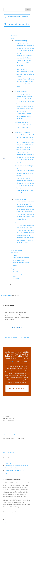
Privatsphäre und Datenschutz (14, 470)
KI (23, 545)
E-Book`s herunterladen (18, 24)
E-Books (15, 255)
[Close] (10, 284)
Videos (8, 572)
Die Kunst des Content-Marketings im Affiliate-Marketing (24, 63)
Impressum (8, 473)
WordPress (24, 572)
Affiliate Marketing (11, 536)
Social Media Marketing (11, 364)
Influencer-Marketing (13, 545)
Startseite (14, 36)
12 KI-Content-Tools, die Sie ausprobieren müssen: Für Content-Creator (25, 108)
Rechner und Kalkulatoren (21, 258)
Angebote (14, 269)
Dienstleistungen (18, 274)
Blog (12, 38)
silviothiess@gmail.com (10, 435)
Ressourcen (15, 253)
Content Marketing (17, 540)
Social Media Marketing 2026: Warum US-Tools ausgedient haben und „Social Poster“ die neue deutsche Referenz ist (17, 355)
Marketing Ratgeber (19, 260)
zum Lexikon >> (17, 327)
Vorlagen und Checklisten (21, 263)
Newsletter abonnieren (18, 16)
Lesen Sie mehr (17, 388)
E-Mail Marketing (10, 542)
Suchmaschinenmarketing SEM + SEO (16, 565)
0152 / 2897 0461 (8, 453)
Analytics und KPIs (11, 538)
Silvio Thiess (11, 362)
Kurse (14, 276)
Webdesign (15, 572)
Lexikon (15, 265)
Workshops (16, 279)
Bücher (6, 540)
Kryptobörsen (8, 547)
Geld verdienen (23, 542)
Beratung (15, 271)
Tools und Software (17, 250)
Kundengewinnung (20, 547)
